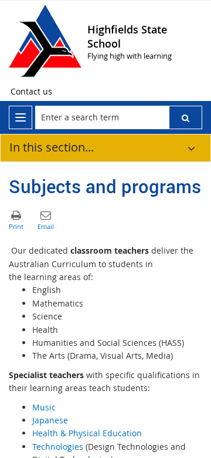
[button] (185, 117)
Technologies (57, 446)
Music (44, 407)
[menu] (20, 117)
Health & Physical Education (87, 433)
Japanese (50, 420)
